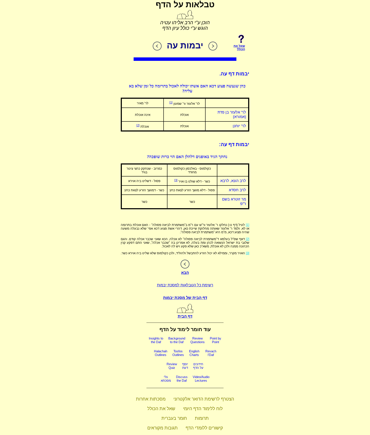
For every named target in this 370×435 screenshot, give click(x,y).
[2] (138, 125)
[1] (171, 102)
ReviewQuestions (197, 340)
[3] (176, 180)
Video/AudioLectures (201, 378)
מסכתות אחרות (151, 398)
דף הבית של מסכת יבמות (185, 298)
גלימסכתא (166, 378)
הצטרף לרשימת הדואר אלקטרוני (203, 398)
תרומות (202, 418)
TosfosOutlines (178, 353)
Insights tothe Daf (156, 340)
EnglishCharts (194, 353)
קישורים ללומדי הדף (204, 427)
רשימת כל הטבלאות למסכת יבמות (185, 285)
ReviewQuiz (172, 365)
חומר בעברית (174, 418)
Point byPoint (215, 340)
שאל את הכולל (161, 408)
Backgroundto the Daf (176, 340)
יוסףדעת (185, 365)
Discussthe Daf (182, 378)
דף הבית (185, 316)
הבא (185, 273)
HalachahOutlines (160, 353)
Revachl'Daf (210, 353)
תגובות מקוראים (162, 427)
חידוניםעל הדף (198, 365)
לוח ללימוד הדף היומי (203, 408)
